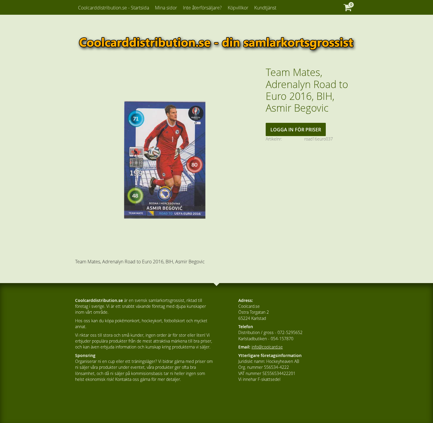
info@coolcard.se (267, 347)
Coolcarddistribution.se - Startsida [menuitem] (113, 7)
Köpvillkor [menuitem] (238, 7)
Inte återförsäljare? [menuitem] (202, 7)
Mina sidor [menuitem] (166, 7)
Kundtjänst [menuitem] (265, 7)
